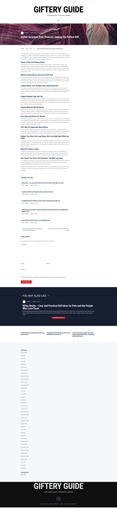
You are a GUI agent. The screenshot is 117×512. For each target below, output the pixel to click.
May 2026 (23, 361)
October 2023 (24, 453)
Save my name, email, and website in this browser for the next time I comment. (43, 277)
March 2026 (24, 367)
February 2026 (24, 370)
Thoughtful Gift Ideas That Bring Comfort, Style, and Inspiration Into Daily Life (41, 201)
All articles (23, 475)
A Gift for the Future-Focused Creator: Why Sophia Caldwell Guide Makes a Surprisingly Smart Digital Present (83, 334)
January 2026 (24, 373)
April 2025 (23, 400)
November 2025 (25, 379)
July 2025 (23, 391)
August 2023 (24, 459)
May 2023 (23, 468)
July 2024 (23, 426)
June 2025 (23, 394)
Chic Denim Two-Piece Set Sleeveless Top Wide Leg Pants (42, 158)
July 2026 (23, 355)
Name (23, 263)
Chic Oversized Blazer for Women (33, 116)
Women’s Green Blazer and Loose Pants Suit (37, 75)
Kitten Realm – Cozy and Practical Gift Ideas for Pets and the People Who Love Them (43, 183)
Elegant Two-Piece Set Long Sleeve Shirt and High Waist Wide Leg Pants (45, 137)
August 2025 (24, 388)
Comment (24, 244)
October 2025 (24, 382)
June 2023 (23, 465)
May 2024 (23, 432)
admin (27, 32)
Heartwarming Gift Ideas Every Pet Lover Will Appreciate (36, 220)
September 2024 (25, 420)
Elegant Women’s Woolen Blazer (32, 107)
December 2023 (24, 447)
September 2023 (25, 456)
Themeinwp (74, 503)
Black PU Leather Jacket (30, 149)
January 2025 (24, 408)
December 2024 (24, 411)
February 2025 (24, 406)
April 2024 (23, 435)
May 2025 (23, 397)
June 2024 (23, 429)
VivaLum (41, 166)
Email (48, 263)
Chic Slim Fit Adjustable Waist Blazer (34, 127)
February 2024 (24, 441)
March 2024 (24, 438)
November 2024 (25, 414)
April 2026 (23, 364)
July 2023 (23, 462)
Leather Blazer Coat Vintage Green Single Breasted (39, 86)
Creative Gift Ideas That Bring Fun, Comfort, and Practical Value (37, 192)
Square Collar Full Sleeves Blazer (33, 62)
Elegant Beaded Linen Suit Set (32, 96)
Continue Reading (58, 317)
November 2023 (25, 450)
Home (58, 20)
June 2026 (23, 358)
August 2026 (24, 352)
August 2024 (24, 423)
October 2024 (24, 417)
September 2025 (25, 385)
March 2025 (24, 403)
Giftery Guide (58, 9)
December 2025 (24, 376)
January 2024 (24, 444)
